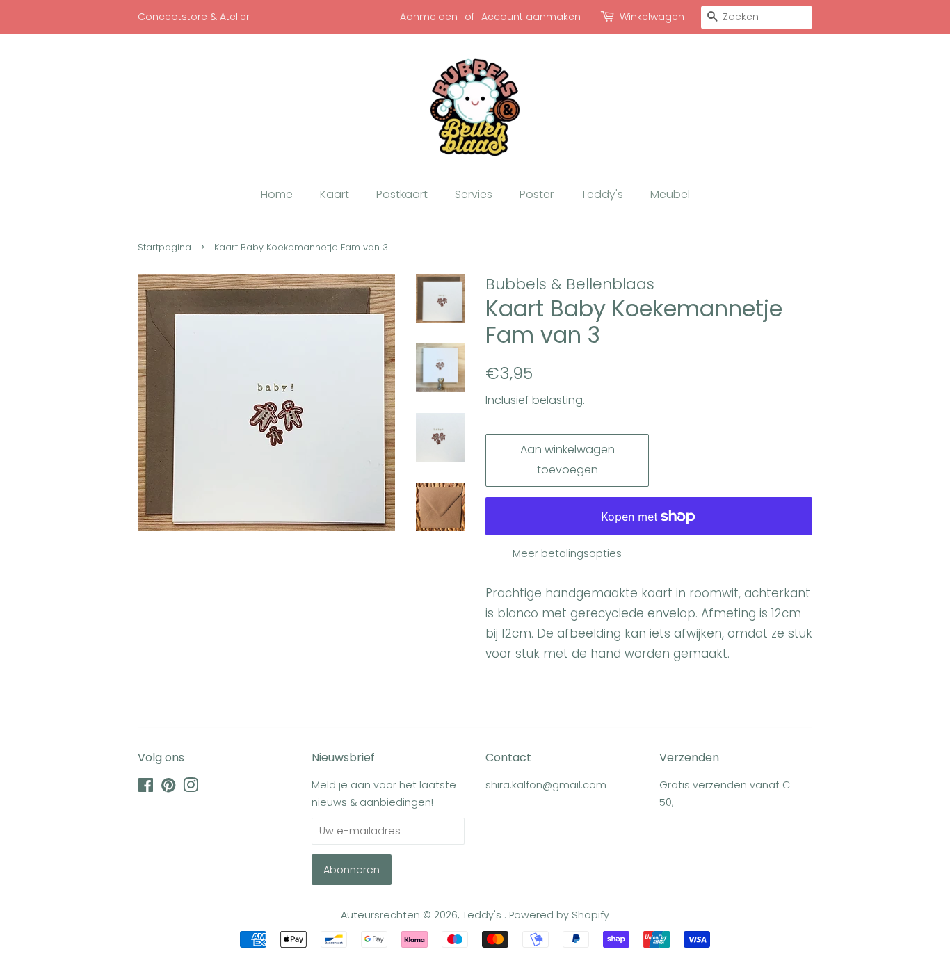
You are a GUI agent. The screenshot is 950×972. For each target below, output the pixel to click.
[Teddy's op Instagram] (190, 788)
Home (277, 194)
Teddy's (602, 194)
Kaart (334, 194)
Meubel (670, 194)
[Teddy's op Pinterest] (168, 788)
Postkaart (402, 194)
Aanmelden (429, 17)
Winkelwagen (652, 17)
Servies (473, 194)
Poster (537, 194)
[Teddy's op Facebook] (146, 788)
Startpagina (164, 247)
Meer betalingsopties (567, 553)
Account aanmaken (531, 17)
